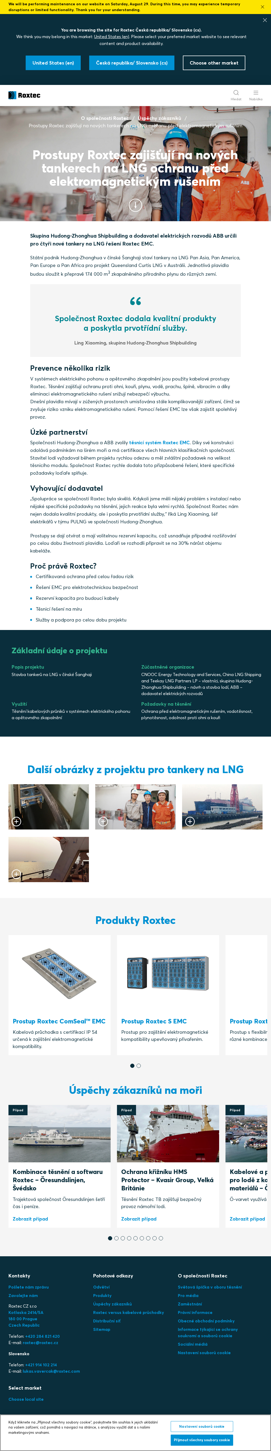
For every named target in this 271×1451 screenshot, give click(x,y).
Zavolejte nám (23, 1295)
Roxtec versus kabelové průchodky (128, 1312)
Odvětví (101, 1287)
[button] (132, 1066)
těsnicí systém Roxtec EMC (159, 442)
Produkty (102, 1295)
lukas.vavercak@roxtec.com (51, 1371)
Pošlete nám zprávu (28, 1287)
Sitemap (101, 1329)
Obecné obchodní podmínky (206, 1320)
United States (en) (111, 36)
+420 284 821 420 (42, 1336)
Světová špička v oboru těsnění (210, 1287)
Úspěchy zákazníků (159, 118)
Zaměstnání (190, 1304)
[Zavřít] (265, 20)
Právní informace (195, 1312)
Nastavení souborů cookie (204, 1352)
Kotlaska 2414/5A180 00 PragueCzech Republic (25, 1319)
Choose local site (26, 1399)
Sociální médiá (192, 1344)
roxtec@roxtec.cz (40, 1342)
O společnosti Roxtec (105, 118)
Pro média (188, 1295)
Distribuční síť (107, 1320)
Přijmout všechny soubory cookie (202, 1440)
